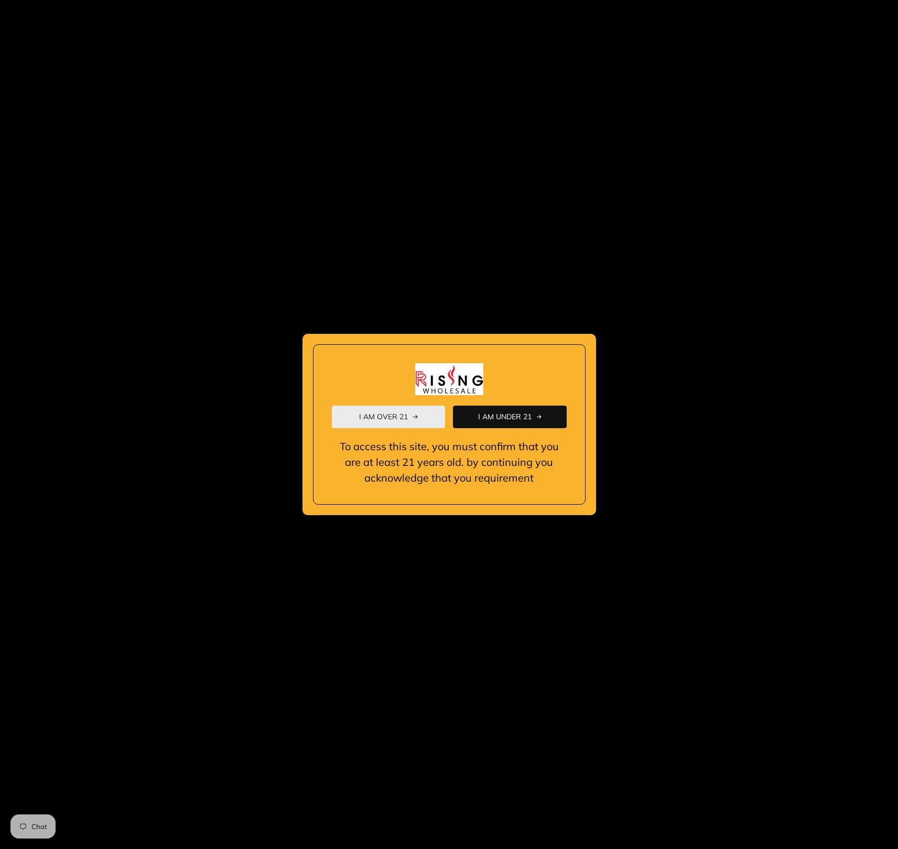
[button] (389, 417)
